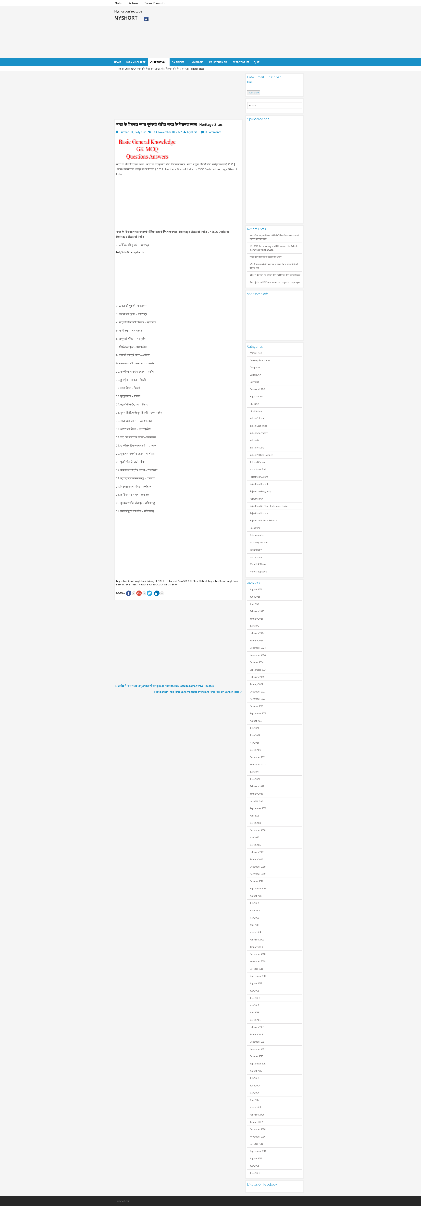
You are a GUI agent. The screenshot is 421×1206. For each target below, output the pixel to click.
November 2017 (257, 1049)
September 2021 (258, 808)
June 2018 (255, 998)
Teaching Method (259, 542)
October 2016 (256, 1143)
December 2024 (257, 647)
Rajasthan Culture (259, 476)
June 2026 (255, 596)
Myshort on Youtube (128, 11)
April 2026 (254, 604)
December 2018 (257, 954)
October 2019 (256, 881)
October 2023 (256, 706)
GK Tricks (254, 403)
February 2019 (257, 939)
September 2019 (258, 888)
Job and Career (257, 462)
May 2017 (254, 1092)
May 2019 (254, 917)
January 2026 (256, 618)
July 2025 (254, 625)
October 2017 (256, 1056)
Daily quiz (140, 132)
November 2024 (257, 655)
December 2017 (257, 1041)
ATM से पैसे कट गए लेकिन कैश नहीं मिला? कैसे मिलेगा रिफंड (275, 275)
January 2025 (256, 640)
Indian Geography (259, 433)
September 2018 (258, 976)
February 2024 (257, 677)
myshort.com (123, 1201)
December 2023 (257, 691)
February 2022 (257, 786)
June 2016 (255, 1173)
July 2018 (254, 990)
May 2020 (254, 837)
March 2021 (255, 822)
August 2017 (256, 1070)
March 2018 (255, 1019)
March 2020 (255, 844)
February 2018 (257, 1027)
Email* (250, 81)
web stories (256, 557)
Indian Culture (257, 418)
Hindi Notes (256, 411)
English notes (257, 396)
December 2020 (257, 830)
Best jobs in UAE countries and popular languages (275, 282)
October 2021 (256, 801)
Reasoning (255, 527)
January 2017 (256, 1122)
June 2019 (255, 910)
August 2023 (256, 720)
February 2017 (257, 1114)
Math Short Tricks (259, 469)
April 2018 (254, 1012)
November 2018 (257, 961)
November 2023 (257, 698)
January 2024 (256, 684)
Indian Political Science (261, 455)
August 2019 (256, 895)
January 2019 (256, 947)
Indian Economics (258, 425)
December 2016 (257, 1129)
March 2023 (255, 749)
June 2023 (255, 735)
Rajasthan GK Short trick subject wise (269, 506)
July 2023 (254, 728)
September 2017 (258, 1063)
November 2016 (257, 1136)
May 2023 (254, 742)
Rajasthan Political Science (263, 520)
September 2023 (258, 713)
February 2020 (257, 852)
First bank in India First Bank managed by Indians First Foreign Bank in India (196, 691)
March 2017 (255, 1107)
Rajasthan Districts (259, 484)
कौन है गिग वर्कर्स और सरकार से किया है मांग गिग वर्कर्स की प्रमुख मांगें (274, 266)
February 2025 (257, 633)
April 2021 (254, 815)
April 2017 (254, 1100)
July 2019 (254, 903)
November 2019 (257, 873)
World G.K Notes (258, 564)
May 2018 (254, 1005)
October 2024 (256, 662)
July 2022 (254, 771)
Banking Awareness (260, 360)
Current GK (130, 68)
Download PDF (257, 389)
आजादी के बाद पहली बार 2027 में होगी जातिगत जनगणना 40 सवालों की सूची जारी (274, 237)
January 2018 (256, 1034)
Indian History (257, 447)
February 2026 (257, 611)
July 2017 (254, 1078)
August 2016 (256, 1158)
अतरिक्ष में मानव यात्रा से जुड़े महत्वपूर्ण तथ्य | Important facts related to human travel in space (166, 685)
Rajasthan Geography (261, 491)
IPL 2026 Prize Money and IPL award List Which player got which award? (273, 248)
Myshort (192, 132)
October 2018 (256, 968)
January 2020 (256, 859)
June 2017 (255, 1085)
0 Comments (213, 132)
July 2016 (254, 1165)
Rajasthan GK (256, 498)
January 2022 (256, 793)
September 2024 (258, 669)
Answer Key (256, 352)
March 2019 (255, 932)
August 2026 (256, 589)
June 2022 (255, 779)
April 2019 (254, 925)
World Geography (258, 571)
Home (120, 68)
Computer (255, 367)
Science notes (257, 535)
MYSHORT (126, 17)
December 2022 (257, 757)
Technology (256, 549)
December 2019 (257, 866)
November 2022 (257, 764)
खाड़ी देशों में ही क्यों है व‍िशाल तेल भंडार (266, 257)
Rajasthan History (259, 513)
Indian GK (254, 440)
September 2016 (258, 1151)
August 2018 (256, 983)
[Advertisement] (228, 32)
